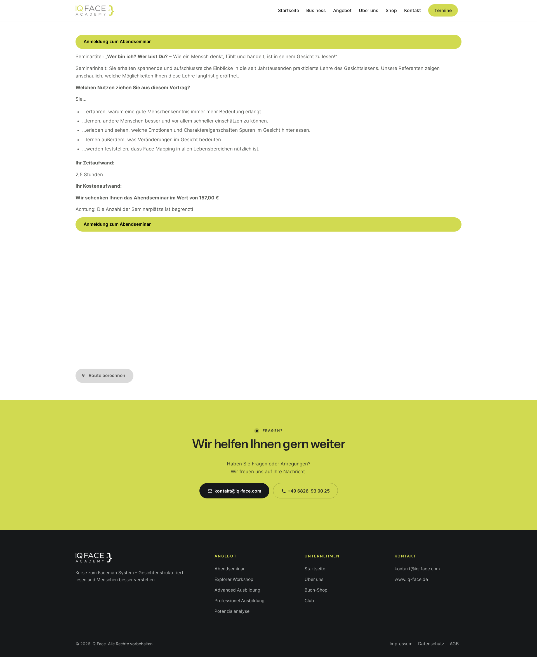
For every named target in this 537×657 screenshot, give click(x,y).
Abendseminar (230, 568)
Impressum (401, 643)
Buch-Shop (316, 590)
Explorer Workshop (234, 579)
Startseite (315, 568)
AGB (454, 643)
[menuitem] (288, 10)
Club (309, 600)
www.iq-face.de (411, 579)
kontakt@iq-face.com (417, 568)
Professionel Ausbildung (240, 600)
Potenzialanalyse (232, 611)
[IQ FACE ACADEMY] (95, 10)
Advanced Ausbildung (237, 590)
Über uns (314, 579)
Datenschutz (431, 643)
